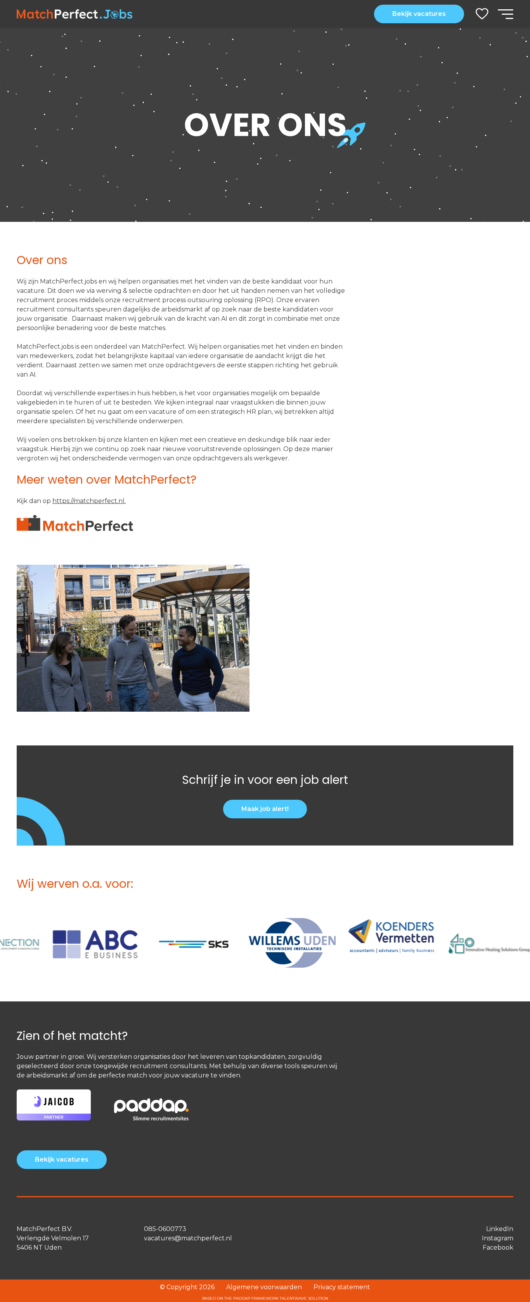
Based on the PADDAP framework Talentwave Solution (265, 1298)
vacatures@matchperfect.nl (188, 1238)
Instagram (497, 1238)
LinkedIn (499, 1229)
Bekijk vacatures (419, 13)
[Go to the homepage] (74, 14)
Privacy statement (341, 1287)
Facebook (498, 1247)
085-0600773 (165, 1229)
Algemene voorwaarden (264, 1287)
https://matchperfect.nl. (89, 501)
